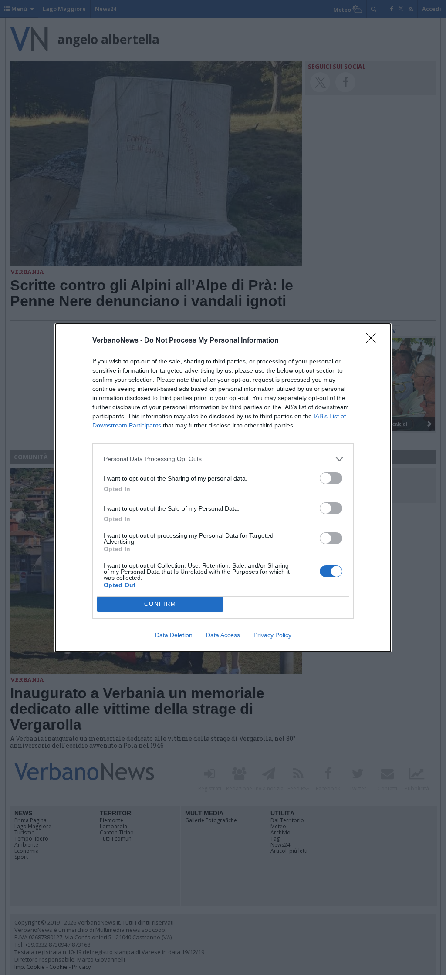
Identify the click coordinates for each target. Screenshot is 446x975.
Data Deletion (174, 635)
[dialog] (223, 488)
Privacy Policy (272, 635)
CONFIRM (160, 604)
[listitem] (223, 459)
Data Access (223, 635)
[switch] (331, 478)
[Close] (373, 341)
